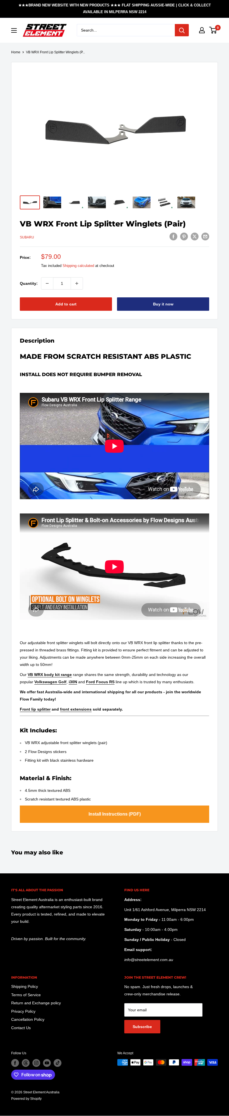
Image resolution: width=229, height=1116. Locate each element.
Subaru (27, 237)
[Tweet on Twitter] (195, 236)
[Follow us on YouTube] (47, 1063)
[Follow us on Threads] (26, 1063)
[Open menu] (14, 30)
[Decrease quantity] (47, 283)
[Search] (182, 30)
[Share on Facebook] (173, 236)
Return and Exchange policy (36, 1003)
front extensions (76, 709)
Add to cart (66, 304)
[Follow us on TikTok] (57, 1063)
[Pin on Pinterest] (184, 236)
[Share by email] (205, 236)
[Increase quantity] (77, 283)
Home (15, 52)
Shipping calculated (78, 266)
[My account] (202, 30)
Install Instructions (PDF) (115, 814)
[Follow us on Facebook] (15, 1063)
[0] (213, 30)
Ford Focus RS (100, 682)
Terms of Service (26, 995)
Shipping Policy (24, 986)
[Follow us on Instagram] (36, 1063)
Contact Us (21, 1028)
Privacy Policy (23, 1011)
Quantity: (29, 283)
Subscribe (142, 1026)
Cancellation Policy (27, 1019)
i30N (73, 682)
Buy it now (163, 304)
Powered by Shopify (26, 1099)
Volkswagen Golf (50, 682)
